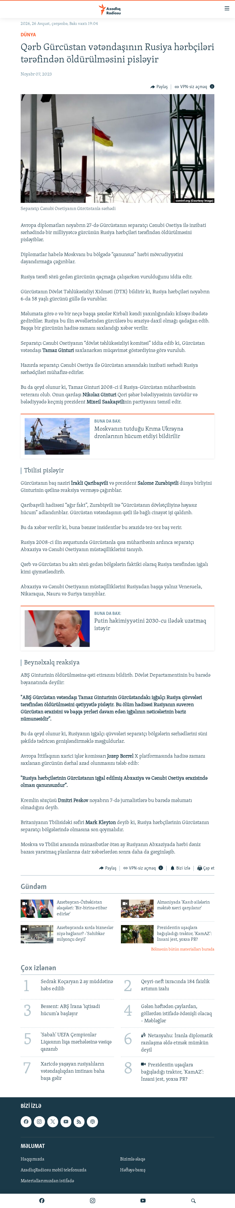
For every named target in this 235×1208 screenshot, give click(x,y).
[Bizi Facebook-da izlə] (42, 1201)
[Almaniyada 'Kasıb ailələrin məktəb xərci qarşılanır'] (137, 909)
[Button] (159, 87)
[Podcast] (92, 1121)
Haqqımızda (32, 1159)
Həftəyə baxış (133, 1170)
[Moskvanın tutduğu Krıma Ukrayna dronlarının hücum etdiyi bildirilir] (57, 436)
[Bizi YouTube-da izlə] (143, 1201)
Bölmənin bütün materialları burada (182, 949)
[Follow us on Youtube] (65, 1121)
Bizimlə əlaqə (132, 1159)
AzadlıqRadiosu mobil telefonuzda (54, 1170)
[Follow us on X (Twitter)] (52, 1121)
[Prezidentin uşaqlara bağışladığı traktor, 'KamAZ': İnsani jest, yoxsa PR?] (137, 934)
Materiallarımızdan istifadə (47, 1181)
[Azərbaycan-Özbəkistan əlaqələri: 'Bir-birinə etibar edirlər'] (37, 909)
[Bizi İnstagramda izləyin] (92, 1201)
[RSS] (79, 1121)
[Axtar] (193, 1201)
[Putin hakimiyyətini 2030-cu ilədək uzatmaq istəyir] (57, 628)
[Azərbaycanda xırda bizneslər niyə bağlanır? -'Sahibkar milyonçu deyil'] (37, 934)
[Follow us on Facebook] (26, 1121)
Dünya (28, 35)
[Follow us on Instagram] (39, 1121)
